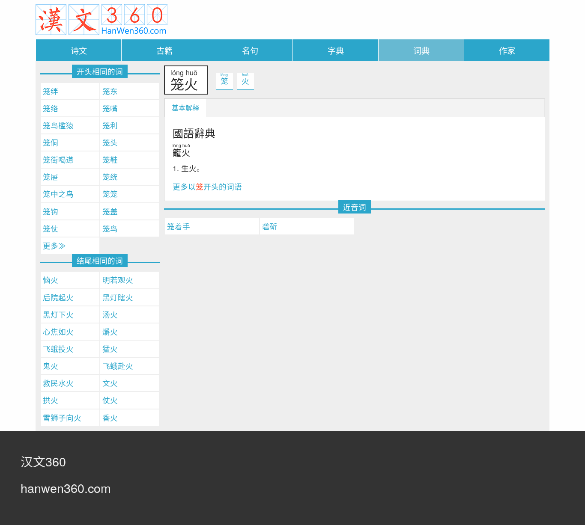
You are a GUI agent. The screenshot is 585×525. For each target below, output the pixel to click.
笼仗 (50, 228)
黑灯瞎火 (117, 297)
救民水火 (58, 382)
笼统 (110, 176)
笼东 (110, 91)
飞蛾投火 (58, 348)
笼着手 (178, 226)
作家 (507, 50)
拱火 (50, 399)
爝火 (110, 331)
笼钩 (50, 211)
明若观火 (117, 279)
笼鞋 (110, 159)
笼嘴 (110, 108)
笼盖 (110, 211)
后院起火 (58, 297)
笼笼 (110, 193)
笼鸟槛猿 (58, 125)
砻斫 (270, 226)
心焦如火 (58, 331)
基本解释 (185, 108)
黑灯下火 (58, 314)
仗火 (110, 399)
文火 (110, 382)
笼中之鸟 (58, 193)
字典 (336, 50)
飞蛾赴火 (117, 365)
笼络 (50, 108)
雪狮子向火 (62, 417)
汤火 (110, 314)
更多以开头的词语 (207, 186)
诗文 (79, 50)
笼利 (110, 125)
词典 (421, 50)
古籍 (164, 50)
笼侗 (50, 142)
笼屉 (50, 176)
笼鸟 (110, 228)
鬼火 (50, 365)
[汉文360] (101, 18)
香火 (110, 417)
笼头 (110, 142)
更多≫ (54, 245)
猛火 (110, 348)
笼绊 (50, 91)
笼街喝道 (58, 159)
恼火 (50, 279)
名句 (250, 50)
